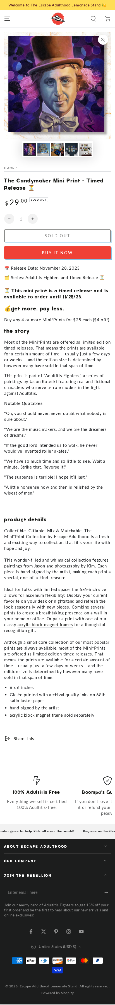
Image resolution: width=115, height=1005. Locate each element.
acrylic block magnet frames (45, 624)
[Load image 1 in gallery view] (29, 149)
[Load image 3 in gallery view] (57, 149)
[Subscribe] (107, 893)
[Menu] (7, 18)
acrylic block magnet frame (36, 714)
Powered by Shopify (57, 993)
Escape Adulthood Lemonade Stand (49, 986)
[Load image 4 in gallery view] (71, 149)
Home (9, 167)
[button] (93, 18)
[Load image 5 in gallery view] (85, 149)
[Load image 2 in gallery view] (43, 149)
